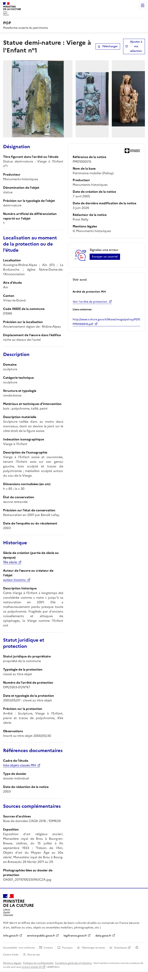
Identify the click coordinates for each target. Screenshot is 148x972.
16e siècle (10, 562)
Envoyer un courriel (105, 257)
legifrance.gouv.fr (75, 936)
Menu (142, 5)
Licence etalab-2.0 (32, 967)
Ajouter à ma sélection (136, 46)
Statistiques (120, 947)
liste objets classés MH (19, 765)
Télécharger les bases (93, 947)
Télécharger (110, 46)
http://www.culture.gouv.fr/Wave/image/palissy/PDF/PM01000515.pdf (106, 321)
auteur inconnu (14, 579)
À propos (67, 947)
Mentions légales (12, 963)
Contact (48, 947)
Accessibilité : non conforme (19, 947)
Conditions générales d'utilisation (73, 963)
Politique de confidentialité (38, 963)
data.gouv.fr (103, 936)
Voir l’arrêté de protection (90, 302)
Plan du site (33, 954)
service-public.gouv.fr (41, 936)
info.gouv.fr (10, 936)
